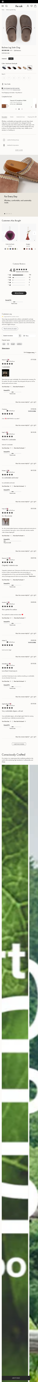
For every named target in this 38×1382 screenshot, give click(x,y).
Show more (6, 348)
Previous (3, 28)
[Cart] (35, 6)
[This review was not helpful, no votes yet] (34, 402)
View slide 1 (16, 109)
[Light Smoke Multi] (27, 249)
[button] (4, 213)
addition (19, 344)
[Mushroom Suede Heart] (13, 249)
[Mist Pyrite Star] (5, 249)
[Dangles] (28, 233)
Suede (10, 58)
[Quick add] (16, 240)
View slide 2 (19, 109)
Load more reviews (19, 744)
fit (8, 344)
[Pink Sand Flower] (8, 249)
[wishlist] (31, 6)
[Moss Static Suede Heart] (15, 249)
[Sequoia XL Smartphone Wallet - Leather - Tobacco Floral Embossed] (7, 103)
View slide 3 (22, 109)
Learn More (19, 150)
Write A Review (19, 293)
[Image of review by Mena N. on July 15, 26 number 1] (5, 373)
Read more (32, 576)
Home (3, 9)
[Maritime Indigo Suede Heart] (10, 249)
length (13, 344)
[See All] (35, 249)
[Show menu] (2, 6)
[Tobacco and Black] (24, 249)
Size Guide (7, 84)
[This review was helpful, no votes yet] (31, 402)
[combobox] (30, 352)
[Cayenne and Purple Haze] (32, 249)
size (4, 344)
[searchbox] (10, 335)
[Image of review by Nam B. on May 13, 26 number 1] (5, 522)
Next (34, 28)
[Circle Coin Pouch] (10, 233)
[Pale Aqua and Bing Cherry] (29, 249)
